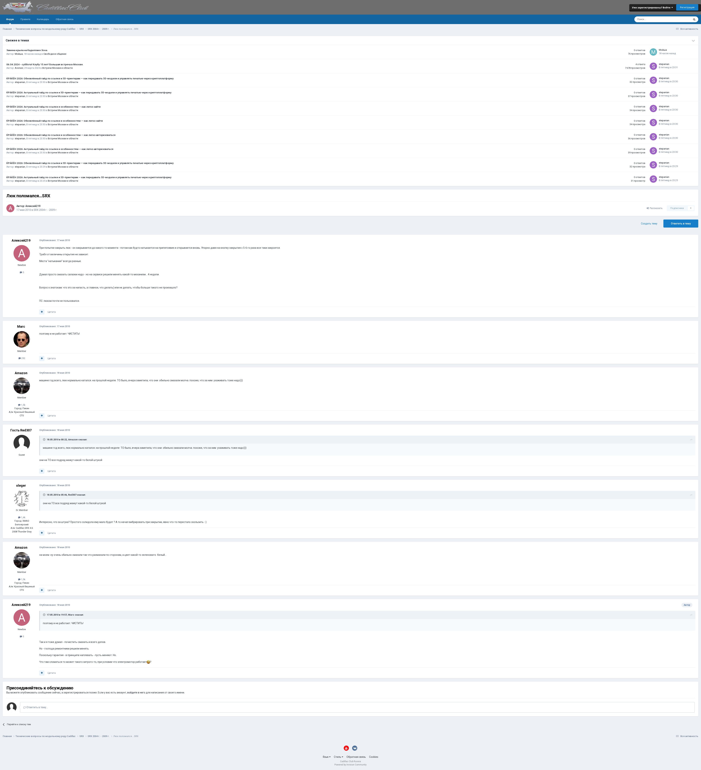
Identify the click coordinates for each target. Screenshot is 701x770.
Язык (326, 756)
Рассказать (655, 208)
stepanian (664, 64)
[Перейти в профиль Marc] (22, 339)
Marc (21, 326)
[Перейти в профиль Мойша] (653, 52)
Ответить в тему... (37, 707)
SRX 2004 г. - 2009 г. (45, 209)
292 (23, 358)
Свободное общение (54, 54)
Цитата (52, 312)
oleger (21, 485)
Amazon (21, 373)
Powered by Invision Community (350, 764)
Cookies (373, 756)
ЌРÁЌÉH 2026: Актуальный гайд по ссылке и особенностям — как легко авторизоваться (59, 149)
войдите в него (136, 692)
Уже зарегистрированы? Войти (651, 7)
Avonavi (19, 68)
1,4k (22, 517)
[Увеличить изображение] (148, 661)
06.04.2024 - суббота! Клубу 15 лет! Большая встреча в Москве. (44, 64)
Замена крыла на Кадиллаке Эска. (27, 50)
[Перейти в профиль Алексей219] (10, 208)
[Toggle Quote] (44, 439)
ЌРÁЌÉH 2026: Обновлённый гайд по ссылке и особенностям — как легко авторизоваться (61, 134)
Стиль (338, 756)
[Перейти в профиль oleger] (22, 498)
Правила (25, 19)
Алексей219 (32, 206)
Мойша (19, 54)
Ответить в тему (681, 223)
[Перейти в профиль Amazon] (22, 386)
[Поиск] (694, 19)
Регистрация (687, 7)
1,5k (22, 405)
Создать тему (649, 223)
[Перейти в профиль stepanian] (653, 66)
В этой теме (679, 19)
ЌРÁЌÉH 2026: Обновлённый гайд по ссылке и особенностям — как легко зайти (54, 120)
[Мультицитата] (41, 312)
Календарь (43, 19)
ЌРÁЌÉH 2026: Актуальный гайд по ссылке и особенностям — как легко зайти (53, 106)
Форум (10, 19)
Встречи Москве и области (57, 68)
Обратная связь (65, 19)
